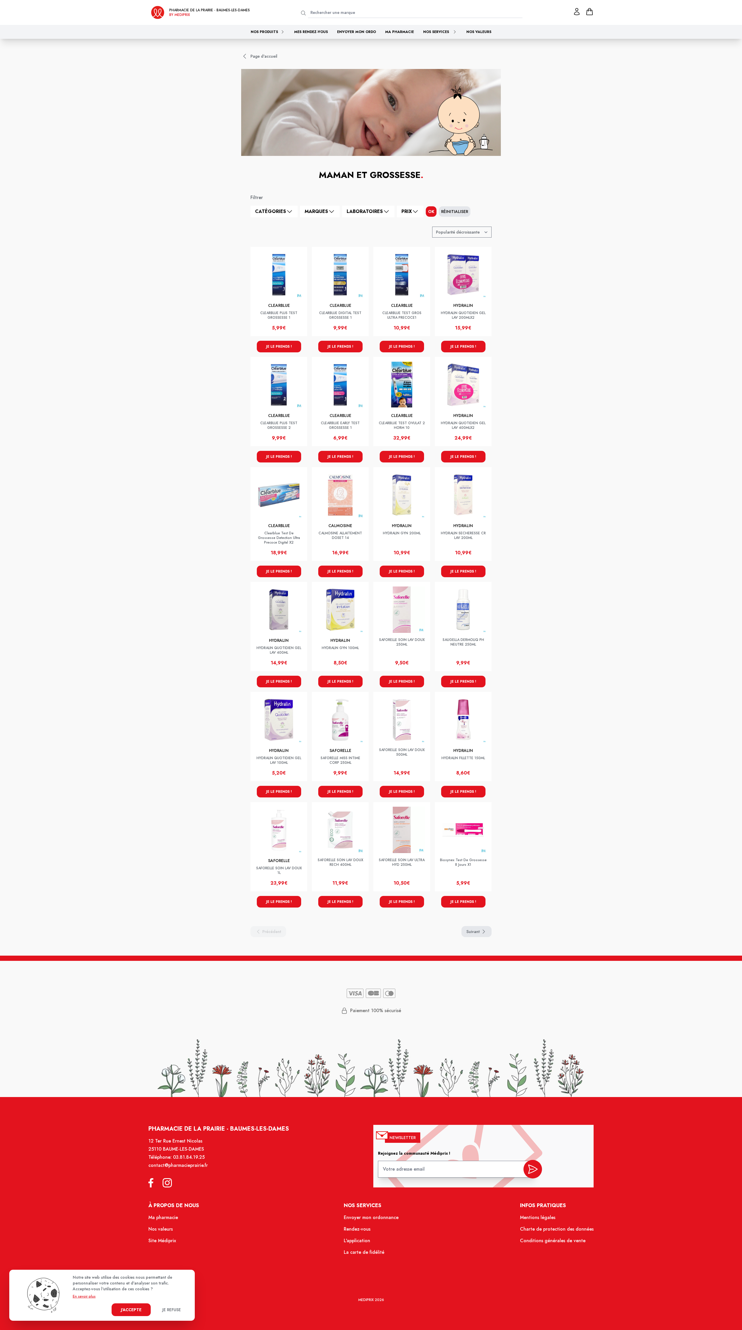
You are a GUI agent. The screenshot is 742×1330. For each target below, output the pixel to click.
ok (431, 211)
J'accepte (131, 1310)
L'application (357, 1240)
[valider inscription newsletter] (532, 1169)
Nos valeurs (478, 31)
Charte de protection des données (557, 1229)
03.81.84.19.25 (189, 1157)
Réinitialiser (454, 211)
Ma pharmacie (399, 31)
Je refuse (171, 1310)
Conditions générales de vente (552, 1240)
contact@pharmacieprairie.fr (178, 1165)
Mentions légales (537, 1217)
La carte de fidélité (364, 1252)
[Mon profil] (577, 12)
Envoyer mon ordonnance (371, 1217)
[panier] (589, 12)
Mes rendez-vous (311, 31)
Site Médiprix (162, 1240)
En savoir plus (84, 1296)
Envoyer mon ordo (356, 31)
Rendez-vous (357, 1229)
